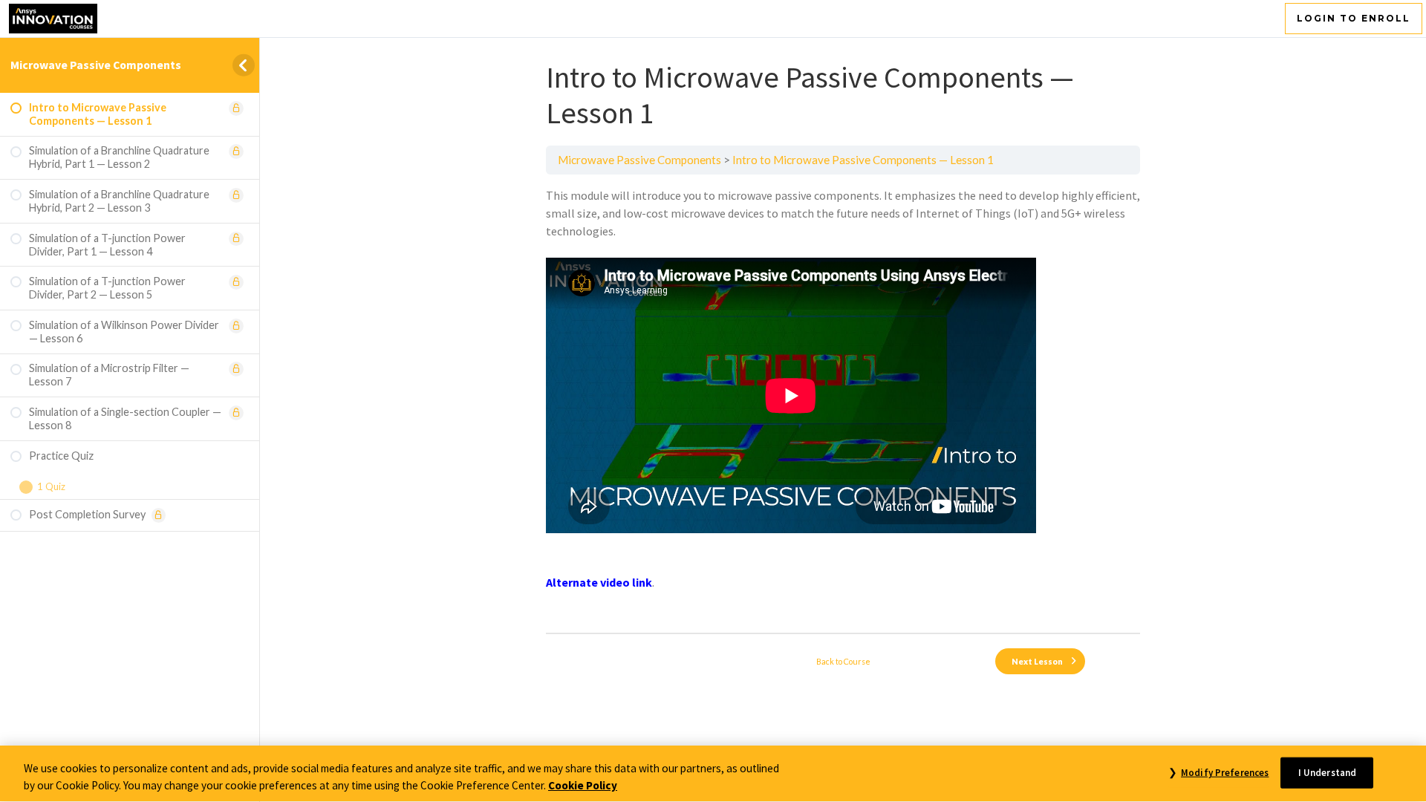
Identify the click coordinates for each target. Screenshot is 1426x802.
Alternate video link (599, 582)
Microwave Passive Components (95, 64)
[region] (713, 774)
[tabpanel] (843, 403)
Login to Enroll (1353, 18)
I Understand (1327, 772)
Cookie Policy (582, 785)
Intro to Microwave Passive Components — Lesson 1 (863, 159)
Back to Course (843, 661)
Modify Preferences (1225, 772)
